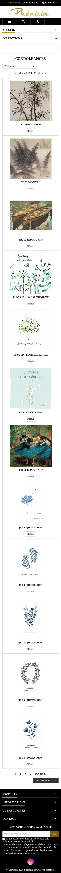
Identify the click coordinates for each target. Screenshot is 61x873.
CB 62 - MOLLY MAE (30, 412)
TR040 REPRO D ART (31, 239)
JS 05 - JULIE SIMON (30, 700)
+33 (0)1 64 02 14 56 (27, 2)
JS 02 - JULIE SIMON (30, 527)
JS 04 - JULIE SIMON (30, 642)
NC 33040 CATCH (31, 124)
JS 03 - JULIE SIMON (30, 585)
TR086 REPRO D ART (31, 469)
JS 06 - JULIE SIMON (30, 757)
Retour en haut (46, 780)
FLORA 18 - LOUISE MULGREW (30, 297)
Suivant (40, 773)
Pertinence (19, 66)
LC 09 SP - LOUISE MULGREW (31, 354)
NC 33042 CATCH (31, 182)
